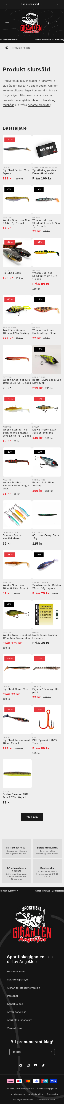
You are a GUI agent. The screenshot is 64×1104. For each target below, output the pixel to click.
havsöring (49, 100)
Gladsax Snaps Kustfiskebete (12, 537)
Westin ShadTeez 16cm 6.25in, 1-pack (15, 587)
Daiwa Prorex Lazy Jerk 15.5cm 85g (44, 431)
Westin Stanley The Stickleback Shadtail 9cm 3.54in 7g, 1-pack (17, 432)
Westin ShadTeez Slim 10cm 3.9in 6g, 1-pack (17, 381)
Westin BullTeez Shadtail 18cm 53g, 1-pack (17, 485)
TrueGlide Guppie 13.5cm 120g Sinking (16, 331)
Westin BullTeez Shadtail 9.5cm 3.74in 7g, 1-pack (46, 223)
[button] (7, 22)
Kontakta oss (15, 1003)
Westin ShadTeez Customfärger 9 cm (44, 331)
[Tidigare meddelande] (6, 4)
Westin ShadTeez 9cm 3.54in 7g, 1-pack (17, 221)
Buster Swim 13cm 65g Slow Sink (46, 381)
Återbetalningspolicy (19, 1019)
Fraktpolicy (52, 1094)
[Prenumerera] (51, 1052)
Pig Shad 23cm (12, 272)
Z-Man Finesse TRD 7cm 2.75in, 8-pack (15, 796)
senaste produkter (39, 104)
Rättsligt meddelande (23, 1099)
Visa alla (32, 816)
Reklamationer (16, 971)
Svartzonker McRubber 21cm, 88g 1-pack (46, 587)
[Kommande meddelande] (57, 4)
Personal (12, 995)
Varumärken (14, 1028)
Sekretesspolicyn (17, 979)
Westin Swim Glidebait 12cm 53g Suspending (17, 636)
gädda (26, 100)
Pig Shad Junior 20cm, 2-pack (17, 172)
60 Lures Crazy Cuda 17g (45, 537)
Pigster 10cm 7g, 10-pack (45, 691)
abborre (36, 100)
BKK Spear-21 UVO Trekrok (44, 742)
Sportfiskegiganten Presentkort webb (44, 172)
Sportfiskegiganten (24, 1089)
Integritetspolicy (17, 1094)
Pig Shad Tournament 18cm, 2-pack (16, 742)
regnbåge (8, 104)
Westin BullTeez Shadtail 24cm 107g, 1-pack (45, 275)
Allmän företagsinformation (23, 987)
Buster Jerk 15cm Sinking (43, 484)
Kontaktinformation (46, 1099)
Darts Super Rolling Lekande (44, 636)
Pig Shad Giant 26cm (16, 689)
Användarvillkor (16, 1011)
